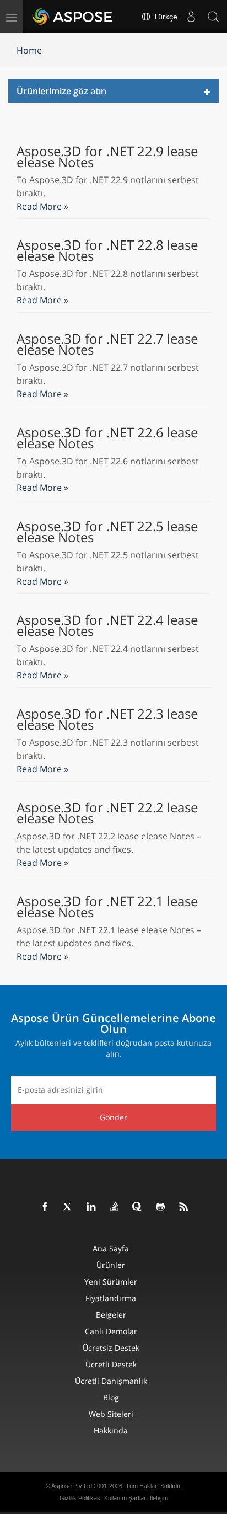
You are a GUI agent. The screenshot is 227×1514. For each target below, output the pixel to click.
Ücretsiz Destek (111, 1347)
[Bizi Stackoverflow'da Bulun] (114, 1207)
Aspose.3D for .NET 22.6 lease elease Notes (107, 438)
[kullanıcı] (191, 16)
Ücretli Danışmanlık (111, 1381)
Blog (111, 1397)
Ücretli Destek (111, 1364)
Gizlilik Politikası (81, 1498)
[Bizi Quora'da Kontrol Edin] (138, 1207)
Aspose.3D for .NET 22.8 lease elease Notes (107, 250)
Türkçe (164, 16)
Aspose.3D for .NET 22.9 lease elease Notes (107, 157)
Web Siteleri (111, 1414)
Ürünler (110, 1265)
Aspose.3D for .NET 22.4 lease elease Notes (107, 625)
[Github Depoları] (161, 1207)
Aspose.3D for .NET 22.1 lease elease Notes (107, 907)
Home (29, 50)
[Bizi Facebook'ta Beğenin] (45, 1207)
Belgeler (111, 1314)
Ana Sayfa (111, 1248)
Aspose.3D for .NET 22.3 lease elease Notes (107, 719)
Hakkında (111, 1430)
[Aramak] (213, 16)
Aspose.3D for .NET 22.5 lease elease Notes (107, 532)
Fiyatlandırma (110, 1298)
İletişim (159, 1498)
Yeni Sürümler (110, 1281)
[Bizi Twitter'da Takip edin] (68, 1207)
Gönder (113, 1117)
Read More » (42, 206)
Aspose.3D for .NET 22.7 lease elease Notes (107, 344)
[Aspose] (72, 16)
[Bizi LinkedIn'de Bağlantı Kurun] (91, 1207)
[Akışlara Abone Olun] (184, 1207)
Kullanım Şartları (126, 1498)
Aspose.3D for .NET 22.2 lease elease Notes (107, 813)
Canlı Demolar (111, 1331)
